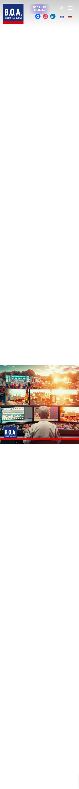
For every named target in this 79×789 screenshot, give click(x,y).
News (30, 745)
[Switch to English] (62, 17)
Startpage (45, 745)
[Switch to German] (70, 17)
